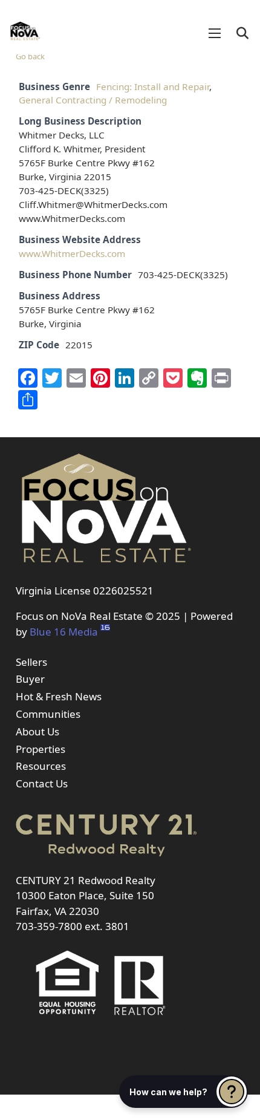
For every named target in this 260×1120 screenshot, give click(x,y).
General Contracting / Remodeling (93, 100)
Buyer (30, 679)
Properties (40, 749)
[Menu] (214, 33)
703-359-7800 (49, 926)
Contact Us (42, 783)
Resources (41, 766)
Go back (30, 56)
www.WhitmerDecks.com (72, 253)
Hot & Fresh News (59, 696)
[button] (242, 33)
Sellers (31, 662)
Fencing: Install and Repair (152, 86)
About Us (37, 731)
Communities (48, 714)
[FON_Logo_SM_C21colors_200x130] (25, 27)
